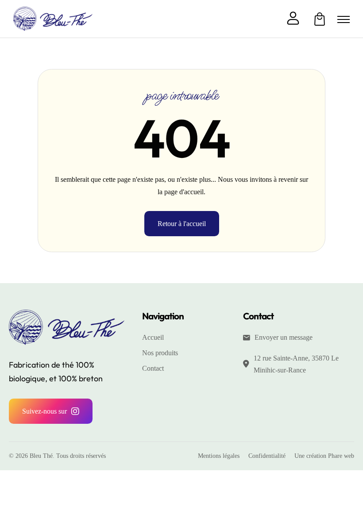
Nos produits (160, 353)
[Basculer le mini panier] (319, 19)
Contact (153, 368)
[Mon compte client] (293, 18)
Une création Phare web (324, 456)
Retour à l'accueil (182, 223)
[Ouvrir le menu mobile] (343, 19)
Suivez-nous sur (44, 411)
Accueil (153, 337)
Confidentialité (267, 456)
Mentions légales (218, 456)
